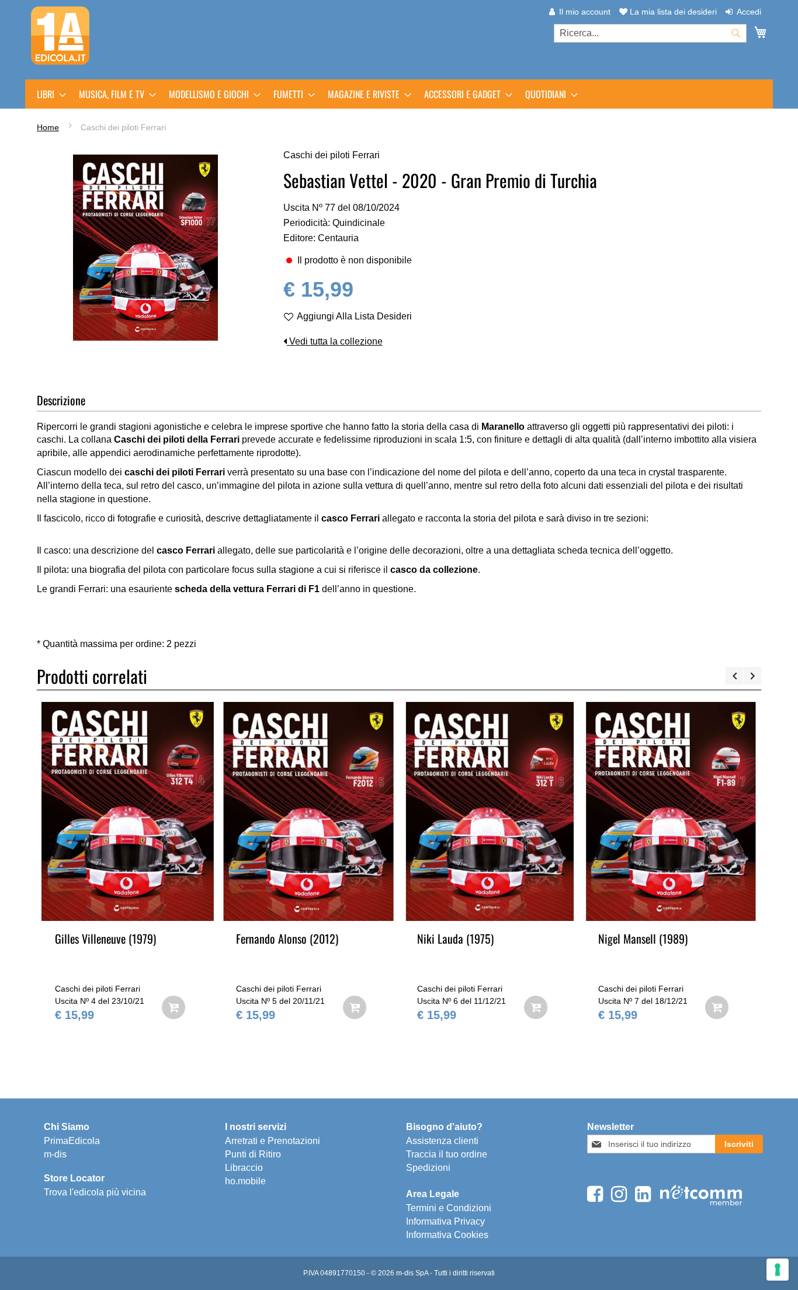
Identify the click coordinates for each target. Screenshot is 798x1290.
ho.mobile (245, 1181)
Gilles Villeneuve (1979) (105, 938)
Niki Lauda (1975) (455, 938)
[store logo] (60, 35)
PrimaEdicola (72, 1141)
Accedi (749, 11)
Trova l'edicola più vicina (95, 1192)
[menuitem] (48, 94)
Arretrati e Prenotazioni (272, 1141)
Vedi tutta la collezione (335, 341)
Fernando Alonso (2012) (287, 938)
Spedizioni (428, 1168)
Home (48, 127)
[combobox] (650, 33)
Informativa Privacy (445, 1221)
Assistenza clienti (442, 1141)
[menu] (399, 94)
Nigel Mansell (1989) (643, 938)
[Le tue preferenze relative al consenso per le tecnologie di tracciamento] (777, 1269)
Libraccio (244, 1168)
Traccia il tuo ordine (446, 1154)
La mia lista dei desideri (672, 11)
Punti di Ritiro (253, 1154)
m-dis (55, 1154)
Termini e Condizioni (448, 1208)
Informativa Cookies (447, 1235)
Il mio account (584, 11)
